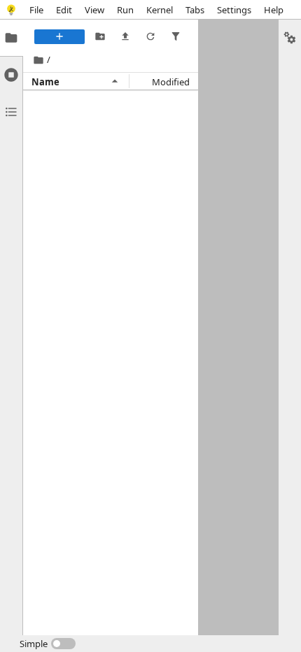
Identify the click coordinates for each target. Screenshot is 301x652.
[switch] (47, 644)
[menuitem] (36, 9)
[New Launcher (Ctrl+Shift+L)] (59, 36)
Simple (34, 643)
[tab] (11, 38)
